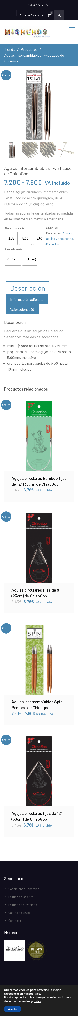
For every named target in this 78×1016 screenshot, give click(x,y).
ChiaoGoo (52, 244)
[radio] (11, 238)
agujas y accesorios (59, 238)
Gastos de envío (19, 912)
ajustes (36, 1001)
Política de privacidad (22, 905)
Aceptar (12, 1009)
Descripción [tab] (27, 288)
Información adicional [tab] (27, 299)
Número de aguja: (15, 227)
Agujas (67, 233)
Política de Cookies (21, 897)
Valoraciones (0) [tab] (22, 309)
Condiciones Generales (23, 889)
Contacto (14, 920)
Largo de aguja (13, 248)
